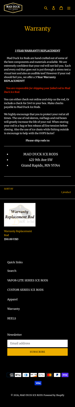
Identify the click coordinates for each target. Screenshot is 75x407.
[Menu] (69, 8)
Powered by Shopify (54, 395)
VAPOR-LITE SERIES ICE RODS (27, 280)
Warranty (13, 309)
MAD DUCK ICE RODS (31, 395)
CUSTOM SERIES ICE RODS (25, 289)
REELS (11, 318)
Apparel (12, 299)
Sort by (8, 188)
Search (11, 270)
